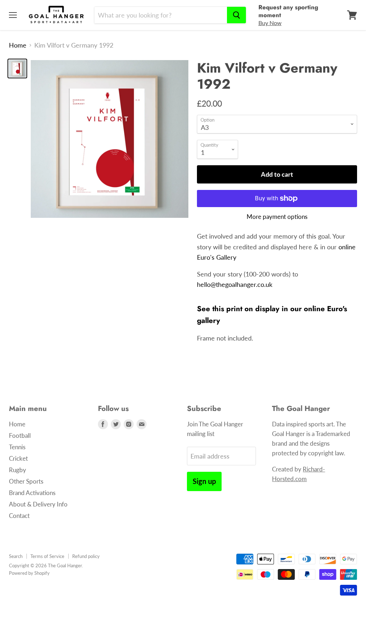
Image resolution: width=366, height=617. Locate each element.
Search (16, 556)
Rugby (17, 470)
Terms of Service (47, 556)
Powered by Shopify (29, 573)
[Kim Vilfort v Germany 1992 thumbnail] (17, 68)
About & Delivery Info (38, 504)
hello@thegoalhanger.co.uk (234, 284)
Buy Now (270, 22)
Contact (19, 515)
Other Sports (26, 481)
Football (20, 435)
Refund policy (86, 556)
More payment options (277, 216)
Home (17, 45)
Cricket (18, 458)
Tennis (17, 447)
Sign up (204, 481)
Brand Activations (32, 492)
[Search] (236, 15)
